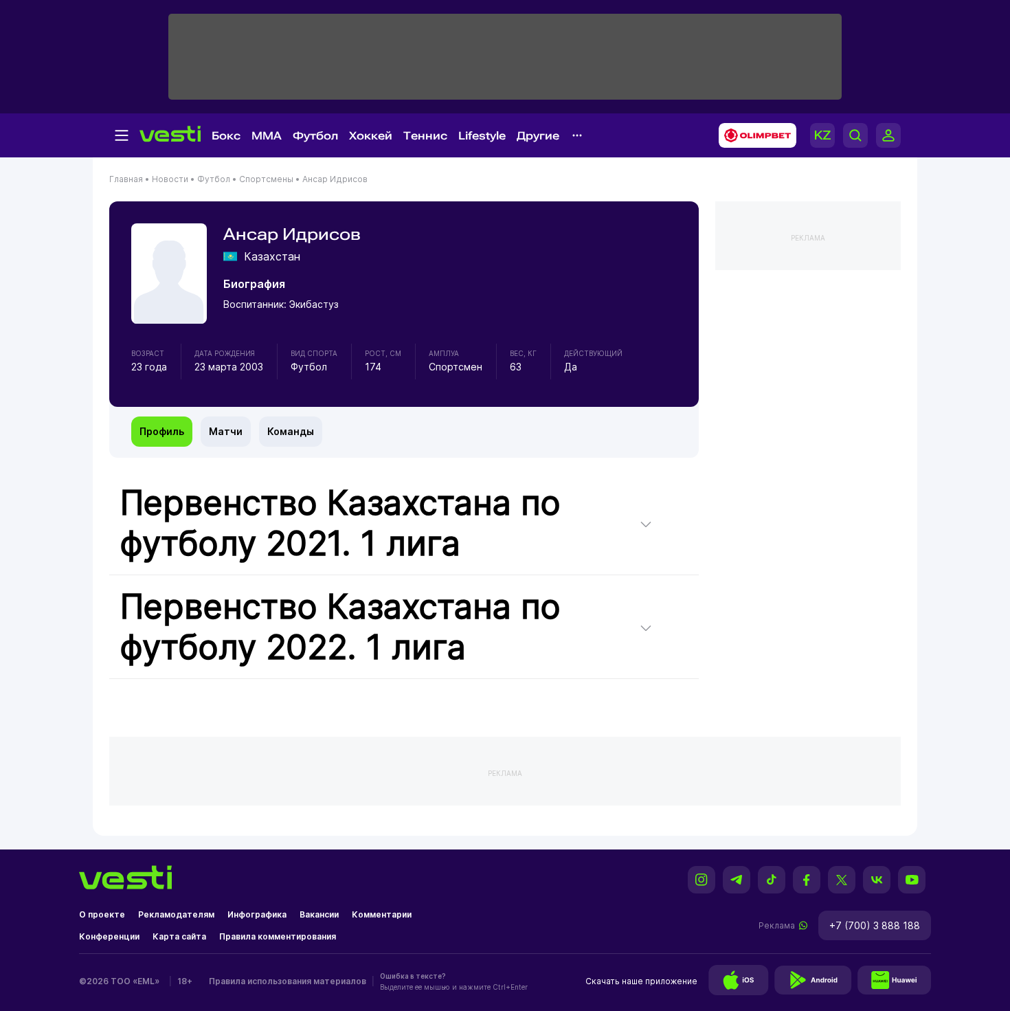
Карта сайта (179, 936)
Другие (538, 135)
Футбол (315, 135)
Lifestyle (482, 135)
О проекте (102, 914)
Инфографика (257, 914)
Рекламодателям (176, 914)
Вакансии (319, 914)
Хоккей (370, 135)
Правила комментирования (277, 936)
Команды (290, 431)
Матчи (226, 431)
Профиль (161, 431)
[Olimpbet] (753, 135)
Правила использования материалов (287, 981)
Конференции (109, 936)
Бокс (226, 135)
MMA (266, 135)
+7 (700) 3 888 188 (874, 925)
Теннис (425, 135)
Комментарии (382, 914)
